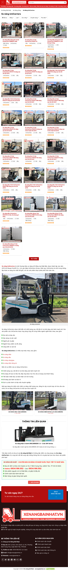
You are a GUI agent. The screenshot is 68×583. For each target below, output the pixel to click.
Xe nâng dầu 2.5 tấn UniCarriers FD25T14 (31, 40)
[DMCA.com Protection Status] (50, 569)
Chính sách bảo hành (43, 547)
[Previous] (4, 401)
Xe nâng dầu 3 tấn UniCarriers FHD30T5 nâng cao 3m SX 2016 (33, 186)
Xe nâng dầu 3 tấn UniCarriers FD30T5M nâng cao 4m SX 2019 (11, 186)
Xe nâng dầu (10, 6)
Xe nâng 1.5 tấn (53, 6)
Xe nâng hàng (17, 10)
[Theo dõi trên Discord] (20, 559)
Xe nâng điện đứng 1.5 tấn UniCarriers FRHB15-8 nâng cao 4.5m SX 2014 (11, 245)
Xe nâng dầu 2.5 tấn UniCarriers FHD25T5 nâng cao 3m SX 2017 (55, 157)
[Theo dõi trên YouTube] (14, 559)
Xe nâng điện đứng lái (10, 363)
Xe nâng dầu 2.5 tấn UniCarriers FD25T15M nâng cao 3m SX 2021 (33, 100)
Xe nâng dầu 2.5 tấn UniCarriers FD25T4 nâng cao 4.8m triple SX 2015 (33, 129)
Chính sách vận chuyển (44, 541)
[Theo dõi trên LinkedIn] (11, 559)
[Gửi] (65, 2)
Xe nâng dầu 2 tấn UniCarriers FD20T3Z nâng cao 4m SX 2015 (56, 72)
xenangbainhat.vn (14, 555)
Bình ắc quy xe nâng (42, 6)
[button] (2, 2)
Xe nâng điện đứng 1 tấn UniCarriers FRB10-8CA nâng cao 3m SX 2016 (33, 215)
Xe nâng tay (25, 6)
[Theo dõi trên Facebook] (2, 559)
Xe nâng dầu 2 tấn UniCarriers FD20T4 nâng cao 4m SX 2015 (11, 99)
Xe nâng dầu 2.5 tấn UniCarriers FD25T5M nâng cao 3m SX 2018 (10, 157)
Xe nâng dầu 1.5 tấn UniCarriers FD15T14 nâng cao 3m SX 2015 (11, 72)
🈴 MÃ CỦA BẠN (34, 482)
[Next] (63, 401)
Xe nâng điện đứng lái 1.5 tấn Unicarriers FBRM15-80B (11, 40)
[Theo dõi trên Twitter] (5, 559)
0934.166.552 (35, 468)
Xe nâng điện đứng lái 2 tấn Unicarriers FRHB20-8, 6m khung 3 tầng (55, 41)
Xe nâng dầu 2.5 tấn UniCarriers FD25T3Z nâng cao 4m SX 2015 (10, 129)
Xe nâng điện (17, 6)
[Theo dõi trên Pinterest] (8, 559)
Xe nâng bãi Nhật (6, 10)
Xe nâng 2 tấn (62, 6)
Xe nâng (3, 6)
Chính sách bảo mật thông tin (46, 550)
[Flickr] (17, 559)
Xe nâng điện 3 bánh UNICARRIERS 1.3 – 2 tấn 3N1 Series (34, 443)
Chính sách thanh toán (44, 544)
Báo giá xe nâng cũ (43, 553)
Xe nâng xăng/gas (8, 360)
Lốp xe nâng (33, 6)
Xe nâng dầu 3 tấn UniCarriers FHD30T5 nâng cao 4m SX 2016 (56, 186)
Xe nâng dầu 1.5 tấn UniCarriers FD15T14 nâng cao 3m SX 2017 (34, 72)
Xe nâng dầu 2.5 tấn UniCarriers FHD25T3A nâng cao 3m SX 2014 (33, 157)
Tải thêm (34, 259)
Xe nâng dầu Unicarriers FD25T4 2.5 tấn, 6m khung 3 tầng (11, 215)
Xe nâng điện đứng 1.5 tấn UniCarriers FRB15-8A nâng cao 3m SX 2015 (55, 215)
